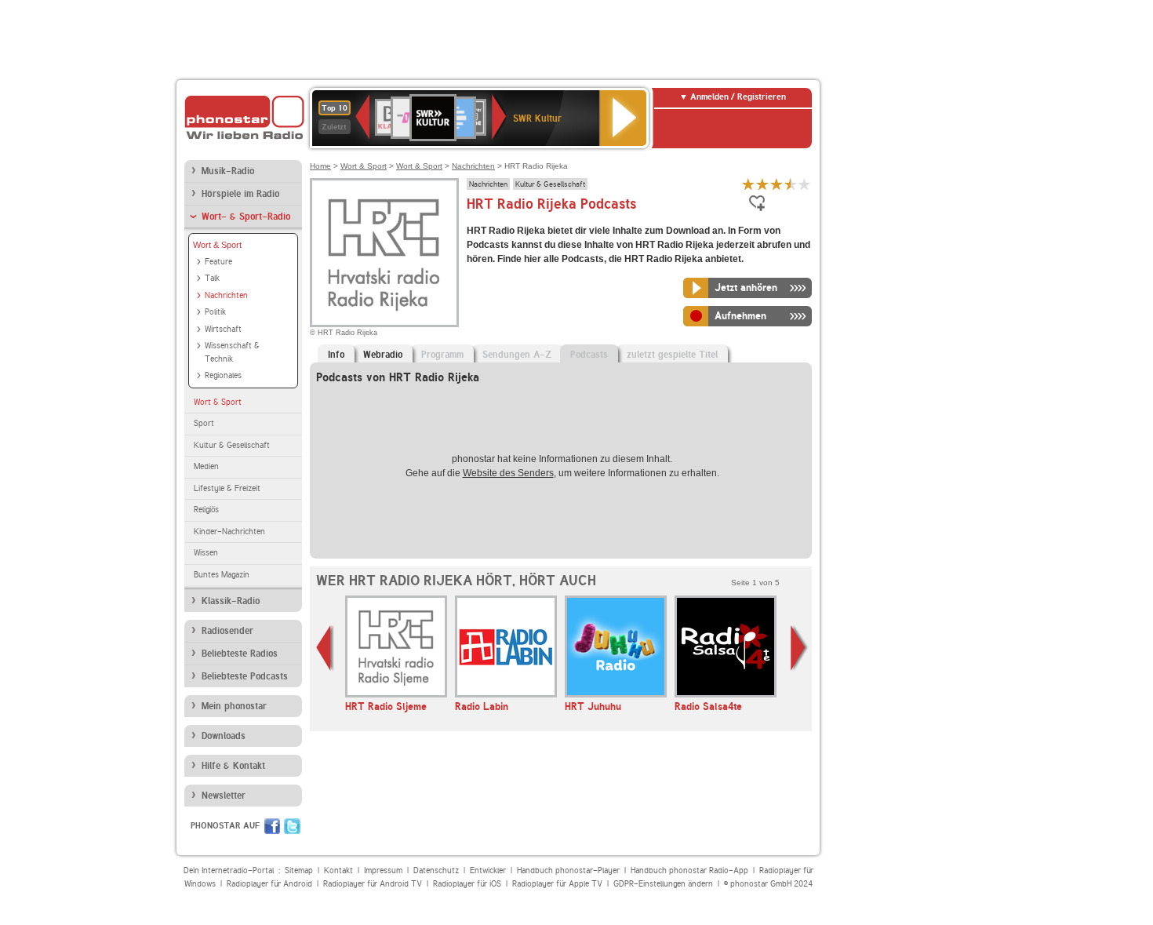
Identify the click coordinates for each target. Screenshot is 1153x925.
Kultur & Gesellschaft (232, 445)
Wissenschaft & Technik (232, 352)
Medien (206, 466)
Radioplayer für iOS (467, 884)
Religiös (206, 509)
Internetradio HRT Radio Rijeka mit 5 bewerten (805, 184)
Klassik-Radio (231, 600)
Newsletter (224, 795)
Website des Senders (508, 473)
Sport (204, 423)
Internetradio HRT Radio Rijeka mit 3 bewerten (776, 184)
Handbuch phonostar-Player (568, 870)
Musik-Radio (228, 171)
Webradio (382, 354)
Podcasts (589, 354)
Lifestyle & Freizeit (227, 488)
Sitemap (299, 870)
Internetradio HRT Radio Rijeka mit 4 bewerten (791, 184)
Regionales (223, 375)
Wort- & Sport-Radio (246, 216)
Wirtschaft (223, 329)
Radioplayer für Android (269, 884)
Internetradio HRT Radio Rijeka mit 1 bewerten (748, 184)
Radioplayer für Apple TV (557, 884)
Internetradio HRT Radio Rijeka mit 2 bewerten (762, 184)
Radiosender (227, 630)
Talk (212, 278)
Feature (218, 262)
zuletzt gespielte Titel (672, 354)
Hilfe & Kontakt (233, 765)
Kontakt (338, 870)
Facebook (272, 826)
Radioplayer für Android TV (372, 884)
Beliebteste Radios (240, 653)
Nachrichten (226, 295)
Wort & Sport (217, 244)
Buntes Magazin (221, 575)
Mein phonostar (234, 706)
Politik (215, 312)
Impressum (383, 870)
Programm (442, 354)
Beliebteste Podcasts (245, 676)
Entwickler (488, 870)
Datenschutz (436, 870)
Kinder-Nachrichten (229, 531)
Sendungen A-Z (516, 354)
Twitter (292, 826)
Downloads (224, 735)
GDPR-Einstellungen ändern (663, 884)
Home (320, 166)
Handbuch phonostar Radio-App (689, 870)
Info (336, 354)
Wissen (206, 553)
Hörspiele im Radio (240, 193)
